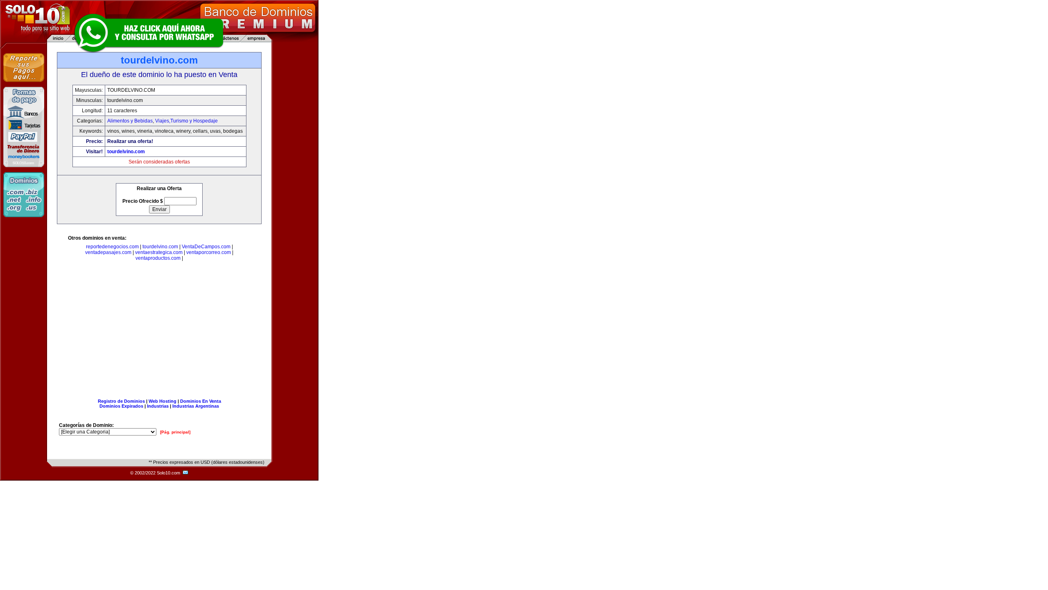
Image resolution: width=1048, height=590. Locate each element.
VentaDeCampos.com (206, 247)
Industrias (158, 406)
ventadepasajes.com (108, 252)
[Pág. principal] (175, 432)
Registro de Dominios (121, 401)
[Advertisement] (159, 331)
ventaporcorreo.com (208, 252)
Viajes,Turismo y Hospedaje (186, 121)
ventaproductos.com (158, 258)
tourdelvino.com (126, 151)
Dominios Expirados (121, 406)
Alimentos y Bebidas (130, 121)
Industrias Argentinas (195, 406)
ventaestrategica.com (159, 252)
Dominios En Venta (200, 401)
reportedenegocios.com (112, 247)
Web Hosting (162, 401)
